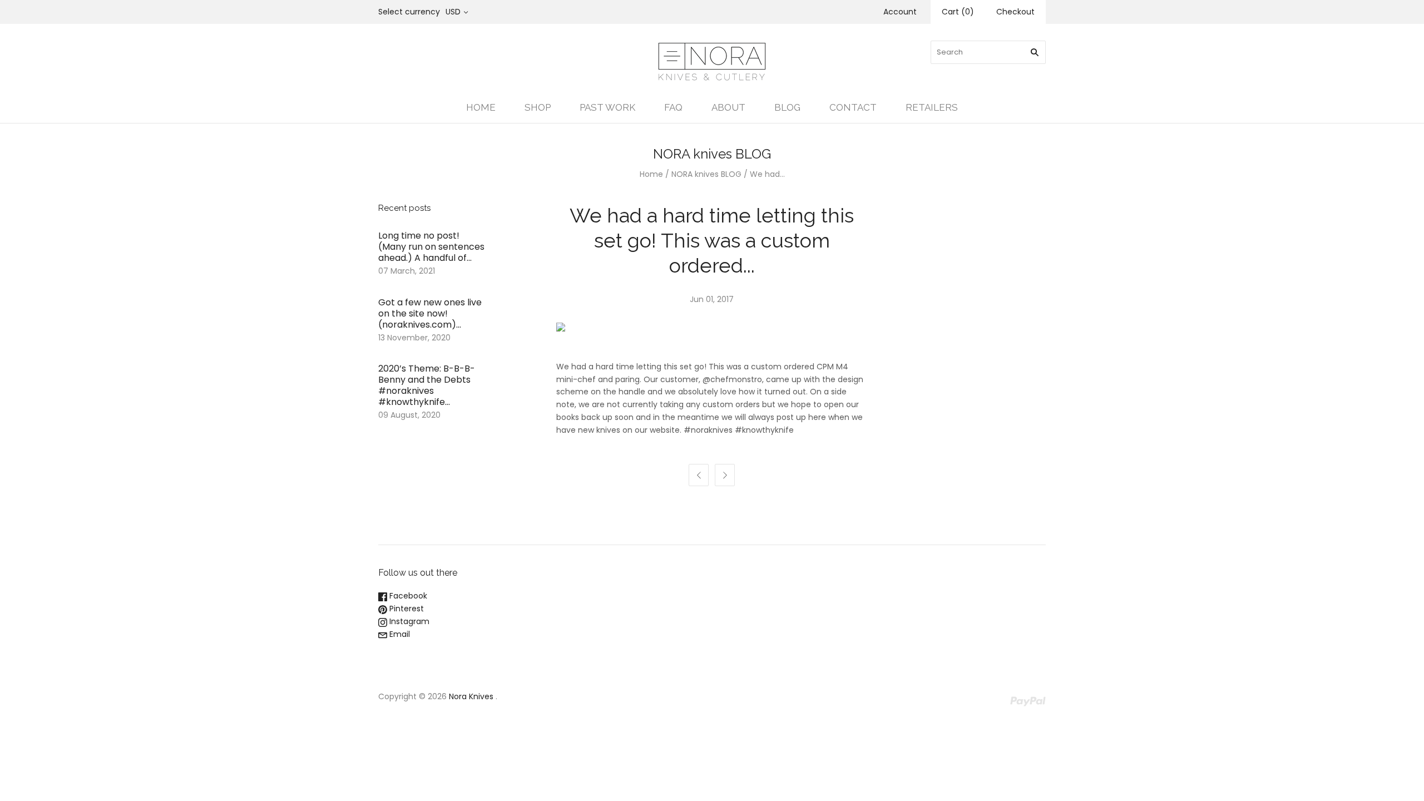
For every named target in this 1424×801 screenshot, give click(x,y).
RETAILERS (932, 107)
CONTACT (853, 107)
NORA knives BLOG (706, 174)
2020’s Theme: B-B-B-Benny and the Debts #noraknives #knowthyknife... (426, 385)
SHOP (538, 107)
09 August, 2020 (409, 415)
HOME (481, 107)
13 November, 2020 (414, 337)
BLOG (787, 107)
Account (900, 11)
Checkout (1015, 11)
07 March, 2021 (406, 270)
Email (398, 634)
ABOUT (728, 107)
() (958, 11)
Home (651, 174)
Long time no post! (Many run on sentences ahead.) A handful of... (431, 246)
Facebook (407, 595)
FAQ (673, 107)
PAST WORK (607, 107)
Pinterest (405, 608)
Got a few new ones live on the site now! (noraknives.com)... (430, 313)
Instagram (408, 621)
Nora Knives (471, 696)
